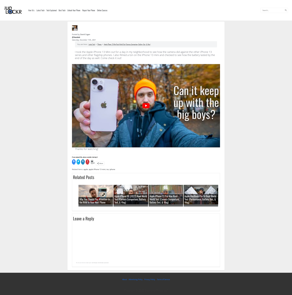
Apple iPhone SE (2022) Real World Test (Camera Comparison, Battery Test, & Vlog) (130, 199)
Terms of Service (163, 279)
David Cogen (85, 34)
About (124, 279)
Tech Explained (51, 10)
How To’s (31, 10)
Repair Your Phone (88, 10)
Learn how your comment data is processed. (100, 262)
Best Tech (62, 10)
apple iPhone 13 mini (97, 169)
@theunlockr (76, 37)
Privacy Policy (149, 279)
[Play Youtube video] (146, 105)
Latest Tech (40, 10)
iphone (112, 169)
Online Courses (102, 10)
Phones (99, 44)
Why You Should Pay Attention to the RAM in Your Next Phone (94, 200)
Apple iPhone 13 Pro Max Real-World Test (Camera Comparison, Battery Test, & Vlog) (164, 199)
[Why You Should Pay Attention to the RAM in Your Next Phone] (95, 194)
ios (107, 169)
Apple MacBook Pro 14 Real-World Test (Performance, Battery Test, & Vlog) (200, 199)
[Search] (285, 10)
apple (85, 169)
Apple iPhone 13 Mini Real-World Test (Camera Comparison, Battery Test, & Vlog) (127, 44)
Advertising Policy (136, 279)
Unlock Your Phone (73, 10)
